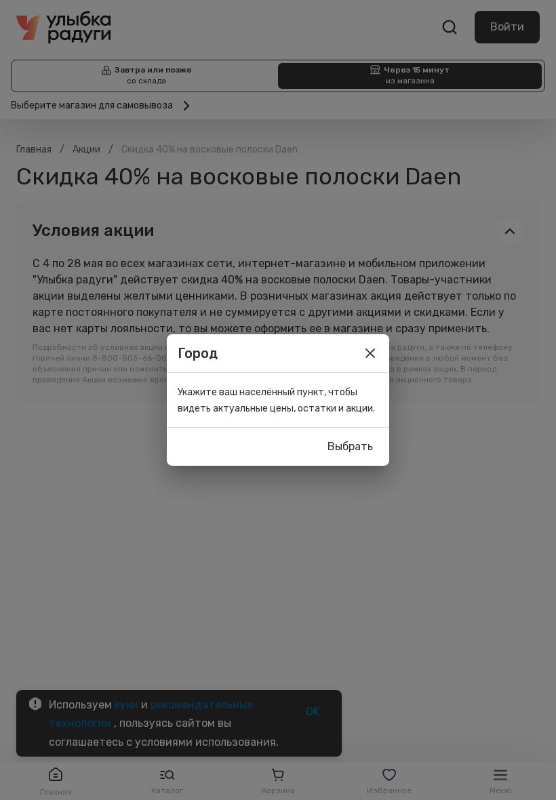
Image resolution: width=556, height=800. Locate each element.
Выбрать (350, 446)
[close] (370, 353)
